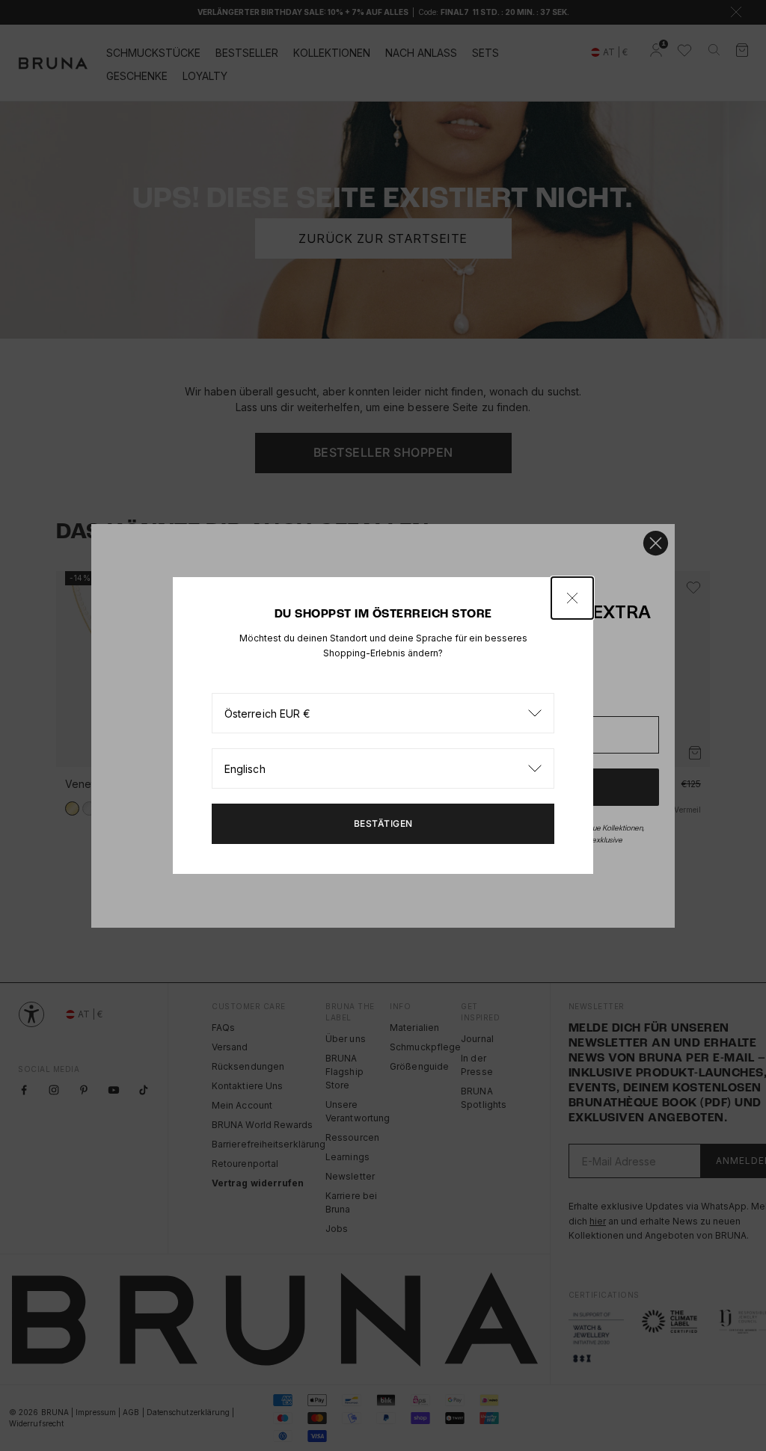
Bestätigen (383, 823)
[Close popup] (572, 598)
